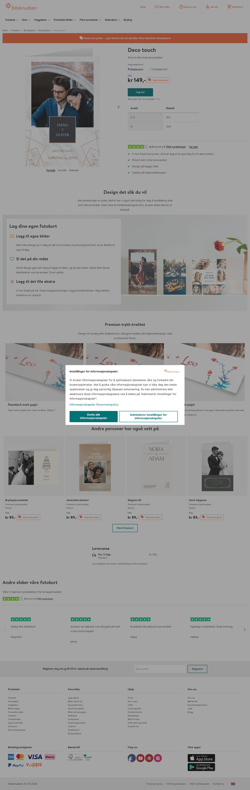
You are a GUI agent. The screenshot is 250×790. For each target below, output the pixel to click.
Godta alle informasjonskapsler (93, 416)
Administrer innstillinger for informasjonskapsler (148, 416)
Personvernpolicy (107, 404)
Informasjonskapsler (82, 404)
